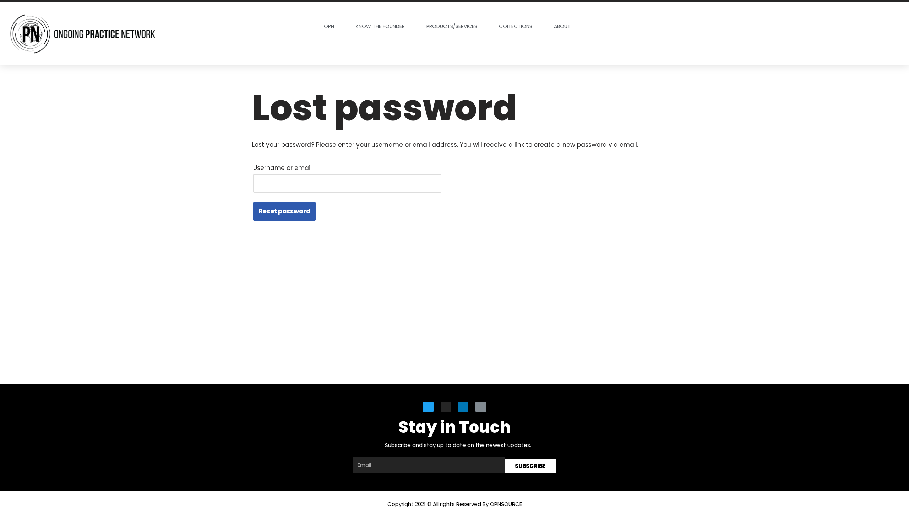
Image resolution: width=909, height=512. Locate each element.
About (562, 26)
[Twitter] (428, 407)
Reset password (284, 211)
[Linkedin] (463, 407)
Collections (515, 26)
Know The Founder (380, 26)
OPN (329, 26)
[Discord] (480, 407)
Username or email (282, 168)
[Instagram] (446, 407)
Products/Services (451, 26)
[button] (817, 33)
